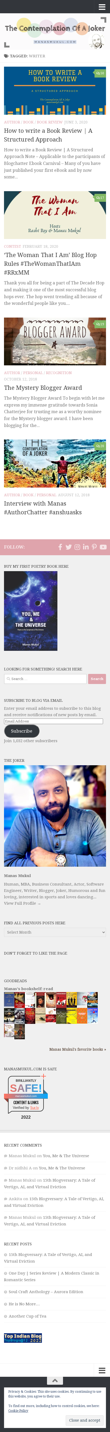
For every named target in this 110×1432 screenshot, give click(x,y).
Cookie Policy (18, 1411)
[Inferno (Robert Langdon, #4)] (19, 1038)
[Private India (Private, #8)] (92, 1006)
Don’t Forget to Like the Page (35, 953)
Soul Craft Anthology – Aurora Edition (46, 1291)
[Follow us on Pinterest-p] (94, 547)
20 (102, 446)
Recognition (59, 373)
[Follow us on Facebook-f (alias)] (60, 547)
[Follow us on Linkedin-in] (85, 547)
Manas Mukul (17, 875)
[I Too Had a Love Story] (82, 1004)
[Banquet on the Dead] (19, 1022)
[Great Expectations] (40, 1006)
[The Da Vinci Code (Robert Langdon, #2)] (19, 1006)
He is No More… (24, 1304)
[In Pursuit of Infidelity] (51, 1021)
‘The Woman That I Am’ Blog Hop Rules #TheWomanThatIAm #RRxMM (50, 264)
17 (102, 198)
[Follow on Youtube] (103, 547)
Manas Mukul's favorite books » (77, 1049)
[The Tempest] (71, 1023)
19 (102, 324)
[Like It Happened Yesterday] (92, 1022)
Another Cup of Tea (27, 1316)
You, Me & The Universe (66, 1155)
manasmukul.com (26, 1096)
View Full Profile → (22, 903)
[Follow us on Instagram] (77, 547)
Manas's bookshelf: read (28, 988)
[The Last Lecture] (9, 1005)
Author (12, 122)
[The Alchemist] (40, 1022)
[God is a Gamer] (9, 1022)
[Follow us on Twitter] (68, 547)
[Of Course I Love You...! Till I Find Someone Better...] (9, 1035)
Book (28, 122)
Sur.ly (34, 1108)
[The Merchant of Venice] (61, 1023)
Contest (12, 246)
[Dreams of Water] (51, 1006)
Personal (33, 373)
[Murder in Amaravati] (30, 1022)
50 (102, 73)
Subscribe (21, 731)
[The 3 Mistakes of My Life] (71, 1006)
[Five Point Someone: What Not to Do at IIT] (30, 1006)
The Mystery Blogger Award (43, 387)
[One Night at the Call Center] (82, 1022)
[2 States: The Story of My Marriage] (61, 1007)
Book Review (50, 122)
